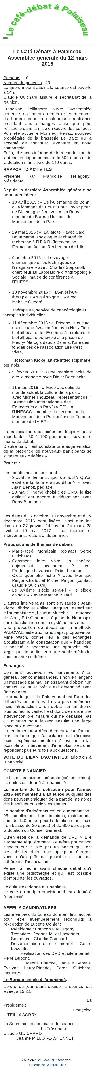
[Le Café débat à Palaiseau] (45, 19)
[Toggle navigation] (5, 39)
